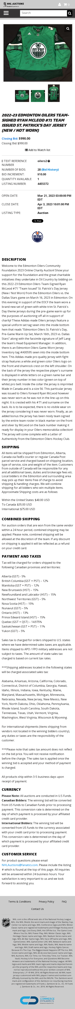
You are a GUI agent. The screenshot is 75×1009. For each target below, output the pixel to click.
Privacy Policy (46, 901)
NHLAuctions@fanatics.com (20, 865)
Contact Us (37, 909)
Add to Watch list (39, 150)
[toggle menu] (6, 13)
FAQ (64, 901)
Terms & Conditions (19, 901)
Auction (43, 213)
